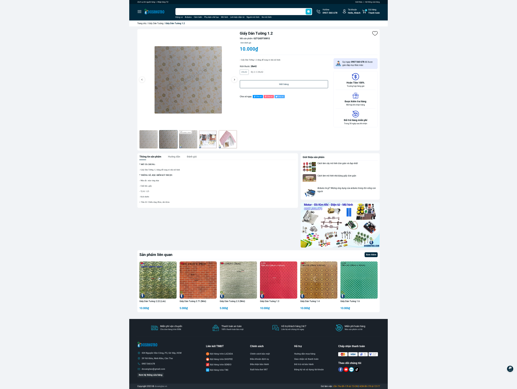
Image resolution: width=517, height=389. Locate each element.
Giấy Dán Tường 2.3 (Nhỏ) (232, 301)
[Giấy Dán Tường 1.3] (278, 280)
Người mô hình (253, 17)
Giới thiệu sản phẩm (313, 157)
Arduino (188, 17)
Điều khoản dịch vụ (259, 359)
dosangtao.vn (161, 386)
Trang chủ (141, 23)
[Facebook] (341, 369)
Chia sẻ (259, 97)
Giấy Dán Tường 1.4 (309, 301)
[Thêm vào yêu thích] (375, 33)
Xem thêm (371, 254)
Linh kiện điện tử (237, 17)
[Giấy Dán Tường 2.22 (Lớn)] (158, 280)
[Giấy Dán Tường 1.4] (319, 280)
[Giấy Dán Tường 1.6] (359, 280)
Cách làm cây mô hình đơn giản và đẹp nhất (337, 163)
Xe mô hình (267, 17)
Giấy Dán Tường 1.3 (269, 301)
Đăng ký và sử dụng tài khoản (309, 369)
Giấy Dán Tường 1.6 (350, 301)
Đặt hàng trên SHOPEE (221, 359)
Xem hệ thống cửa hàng (150, 375)
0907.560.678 (148, 363)
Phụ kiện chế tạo (211, 17)
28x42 (244, 72)
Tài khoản (354, 11)
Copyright (142, 386)
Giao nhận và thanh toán (306, 359)
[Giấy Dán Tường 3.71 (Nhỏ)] (198, 280)
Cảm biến (198, 17)
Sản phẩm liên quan (155, 254)
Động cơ (179, 17)
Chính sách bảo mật (260, 353)
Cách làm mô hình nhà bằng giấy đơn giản (336, 175)
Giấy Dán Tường (155, 23)
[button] (142, 79)
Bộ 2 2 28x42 (257, 72)
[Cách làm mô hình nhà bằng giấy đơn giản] (309, 179)
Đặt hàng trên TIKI (219, 370)
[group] (188, 80)
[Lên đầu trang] (510, 376)
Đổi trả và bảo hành (304, 364)
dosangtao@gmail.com (153, 369)
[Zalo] (351, 369)
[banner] (340, 224)
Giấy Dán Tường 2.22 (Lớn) (152, 301)
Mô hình (224, 17)
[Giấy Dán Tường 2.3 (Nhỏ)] (238, 280)
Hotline (330, 11)
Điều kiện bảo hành (259, 364)
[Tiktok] (356, 369)
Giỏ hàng (373, 11)
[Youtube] (346, 369)
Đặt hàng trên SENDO (220, 364)
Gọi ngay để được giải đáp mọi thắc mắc (357, 63)
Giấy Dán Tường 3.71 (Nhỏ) (193, 301)
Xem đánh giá (245, 43)
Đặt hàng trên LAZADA (221, 353)
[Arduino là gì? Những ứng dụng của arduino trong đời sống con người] (309, 192)
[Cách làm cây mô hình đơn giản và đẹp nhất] (309, 167)
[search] (309, 12)
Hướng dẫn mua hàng (304, 353)
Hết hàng (284, 84)
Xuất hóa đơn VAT (259, 369)
